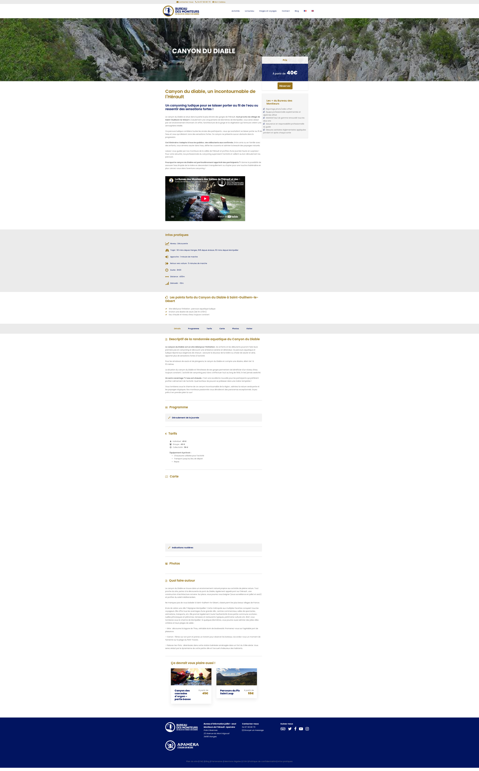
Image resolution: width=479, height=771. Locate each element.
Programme (193, 328)
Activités (236, 11)
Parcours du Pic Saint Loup (230, 692)
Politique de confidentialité (262, 761)
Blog (297, 11)
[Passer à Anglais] (312, 13)
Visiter (249, 328)
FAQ (202, 761)
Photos (235, 328)
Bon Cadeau (219, 2)
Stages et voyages (268, 11)
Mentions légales (233, 761)
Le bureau (249, 11)
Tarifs (209, 328)
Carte (222, 328)
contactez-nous (186, 2)
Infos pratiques (285, 761)
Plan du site (192, 761)
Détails (177, 328)
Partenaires (217, 761)
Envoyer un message (254, 730)
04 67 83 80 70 (248, 727)
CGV (245, 761)
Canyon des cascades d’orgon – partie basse (183, 695)
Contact (286, 11)
